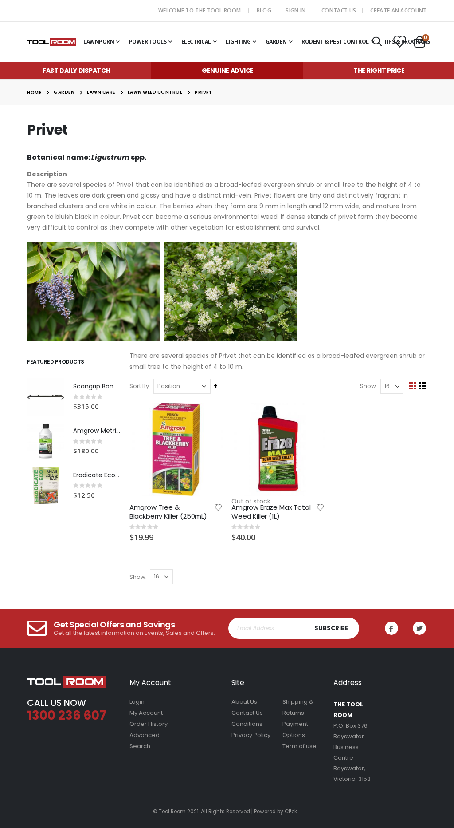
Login (137, 701)
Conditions (246, 724)
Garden (64, 92)
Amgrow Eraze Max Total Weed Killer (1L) (271, 512)
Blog (264, 10)
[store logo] (51, 42)
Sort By (139, 386)
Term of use (299, 746)
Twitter (419, 628)
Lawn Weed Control (155, 92)
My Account (146, 713)
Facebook (391, 628)
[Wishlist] (399, 42)
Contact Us (338, 10)
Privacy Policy (250, 735)
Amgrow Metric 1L (96, 431)
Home (34, 92)
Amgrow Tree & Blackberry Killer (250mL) (168, 512)
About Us (244, 701)
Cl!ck (291, 811)
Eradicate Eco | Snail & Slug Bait (96, 475)
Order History (148, 724)
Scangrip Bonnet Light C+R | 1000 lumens (96, 386)
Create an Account (398, 10)
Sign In (295, 10)
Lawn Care (101, 92)
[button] (218, 507)
